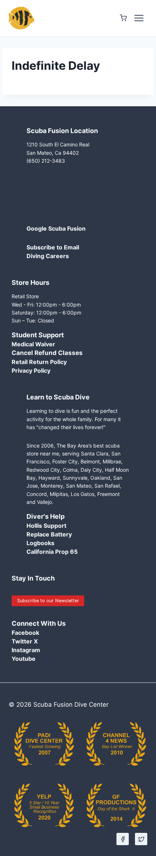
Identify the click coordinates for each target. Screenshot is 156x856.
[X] (141, 839)
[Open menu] (138, 17)
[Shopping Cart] (123, 17)
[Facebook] (122, 839)
